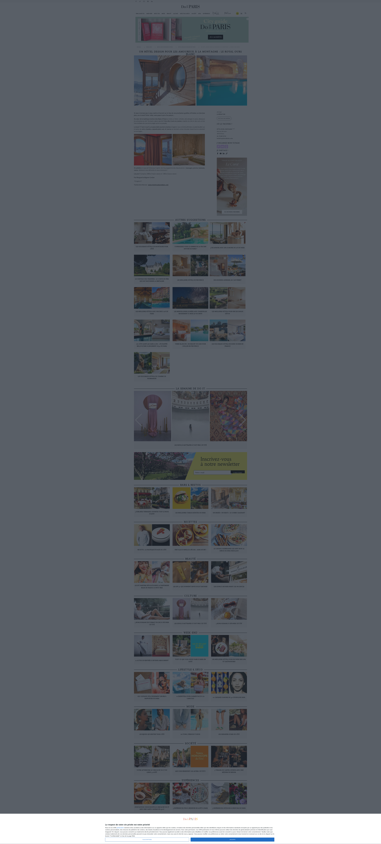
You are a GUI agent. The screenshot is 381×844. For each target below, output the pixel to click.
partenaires (120, 827)
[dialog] (190, 829)
